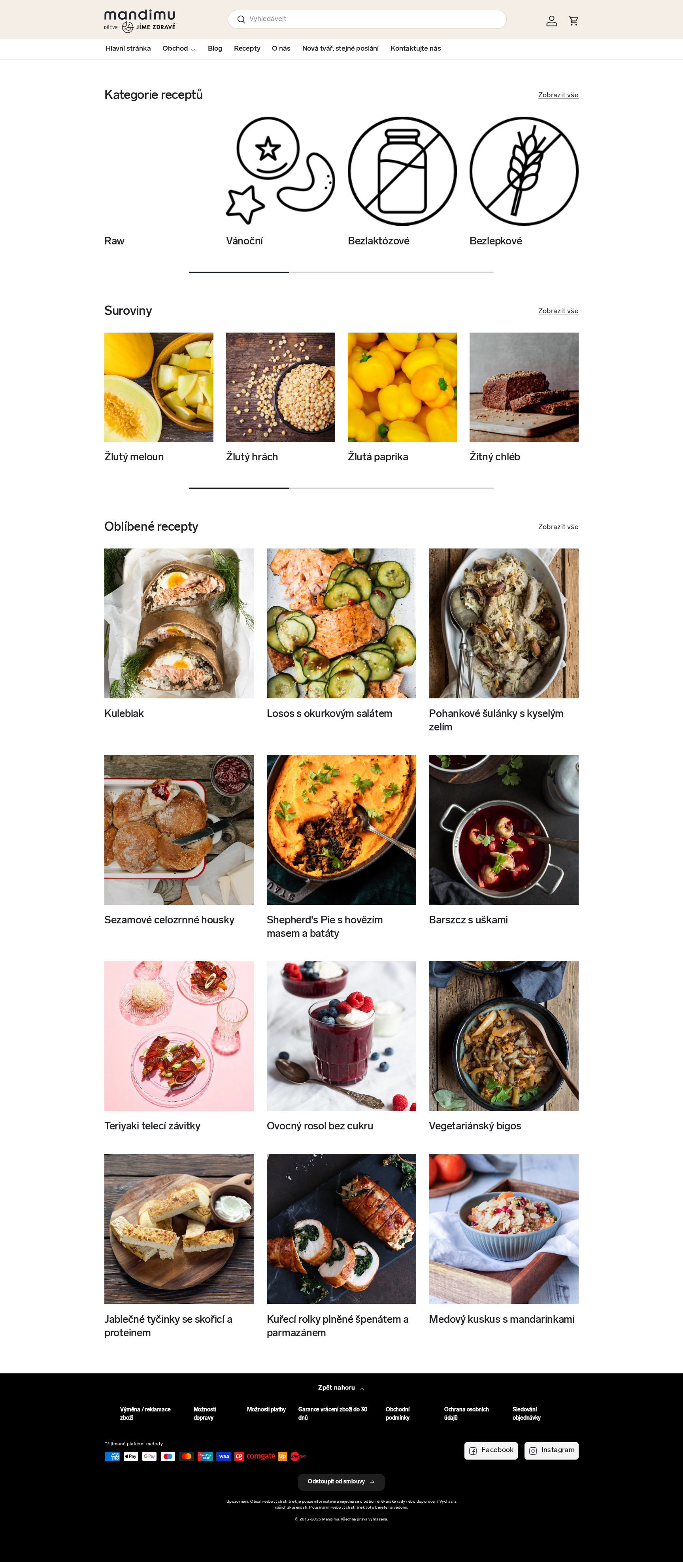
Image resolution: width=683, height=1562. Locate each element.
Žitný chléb (495, 457)
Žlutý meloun (134, 457)
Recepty (247, 49)
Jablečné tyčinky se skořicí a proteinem (168, 1326)
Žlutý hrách (252, 457)
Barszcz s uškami (468, 920)
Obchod (175, 49)
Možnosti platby (266, 1410)
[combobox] (367, 19)
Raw (114, 241)
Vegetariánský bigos (475, 1127)
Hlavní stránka (128, 49)
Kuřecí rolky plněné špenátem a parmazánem (338, 1326)
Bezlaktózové (378, 241)
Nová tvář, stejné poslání (340, 49)
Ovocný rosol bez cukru (320, 1127)
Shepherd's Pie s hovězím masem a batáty (325, 927)
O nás (281, 49)
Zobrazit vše (558, 95)
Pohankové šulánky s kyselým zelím (496, 721)
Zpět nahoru (337, 1388)
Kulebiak (124, 714)
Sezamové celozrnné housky (169, 920)
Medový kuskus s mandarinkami (502, 1319)
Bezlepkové (496, 241)
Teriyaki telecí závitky (152, 1127)
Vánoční (244, 241)
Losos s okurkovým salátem (329, 714)
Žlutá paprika (378, 457)
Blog (215, 49)
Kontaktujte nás (416, 49)
